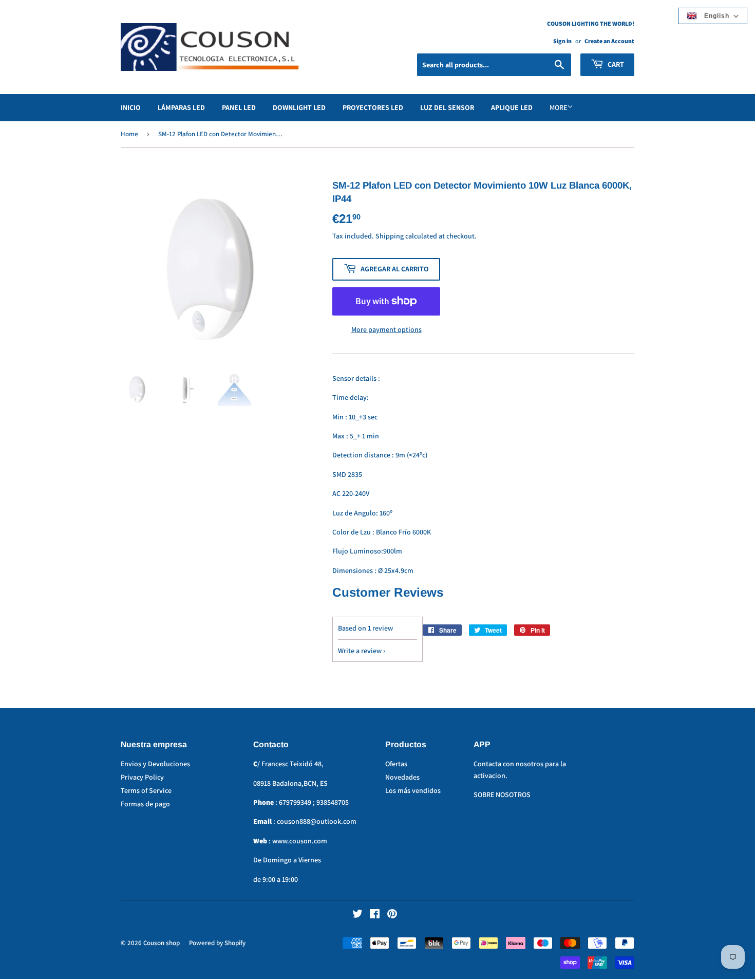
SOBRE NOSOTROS (502, 794)
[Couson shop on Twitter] (357, 915)
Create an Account (609, 41)
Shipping (389, 236)
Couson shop (161, 942)
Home (129, 134)
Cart (615, 64)
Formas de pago (145, 803)
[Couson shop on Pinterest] (392, 915)
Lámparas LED (181, 107)
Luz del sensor (447, 107)
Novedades (402, 777)
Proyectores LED (373, 107)
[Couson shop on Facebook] (374, 915)
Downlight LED (299, 107)
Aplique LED (512, 107)
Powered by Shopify (217, 942)
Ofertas (396, 763)
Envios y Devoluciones (155, 763)
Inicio (131, 107)
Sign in (562, 41)
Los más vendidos (413, 790)
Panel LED (239, 107)
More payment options (386, 329)
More (558, 107)
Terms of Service (146, 790)
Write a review (360, 650)
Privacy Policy (142, 777)
